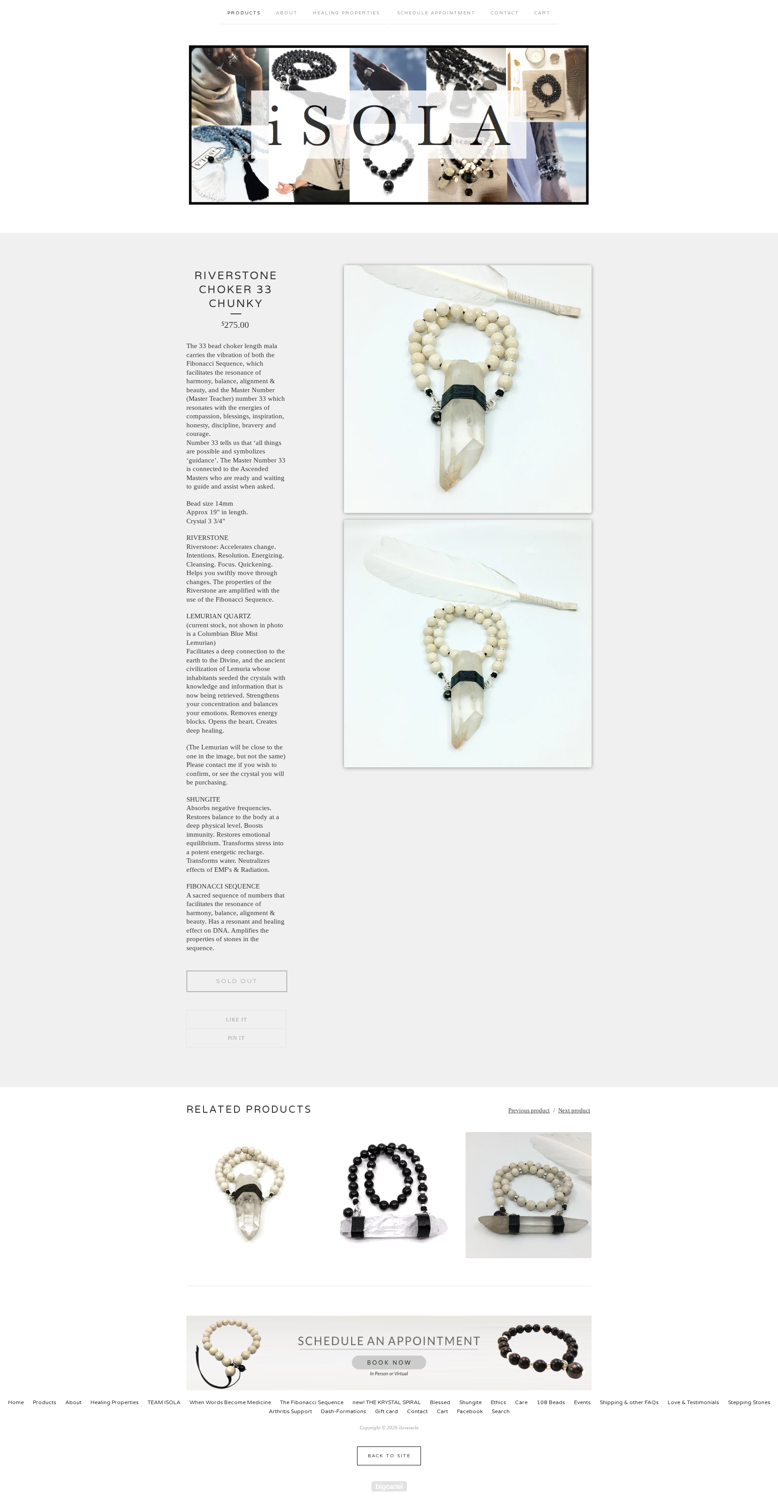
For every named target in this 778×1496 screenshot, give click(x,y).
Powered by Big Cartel (389, 1486)
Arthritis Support (290, 1411)
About (287, 13)
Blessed (440, 1402)
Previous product (529, 1110)
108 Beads (551, 1402)
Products (244, 13)
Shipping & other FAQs (629, 1402)
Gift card (386, 1411)
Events (582, 1402)
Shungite (470, 1402)
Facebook (470, 1411)
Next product (574, 1110)
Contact (505, 13)
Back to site (389, 1456)
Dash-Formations (343, 1411)
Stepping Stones (749, 1402)
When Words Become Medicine (230, 1402)
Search (501, 1411)
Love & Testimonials (693, 1402)
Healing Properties (346, 13)
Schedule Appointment (436, 13)
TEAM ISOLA (164, 1402)
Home (16, 1402)
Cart (542, 13)
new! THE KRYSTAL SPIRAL (387, 1402)
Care (521, 1402)
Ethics (498, 1402)
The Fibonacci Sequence (312, 1402)
